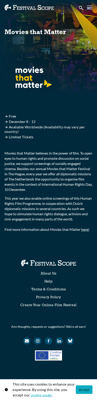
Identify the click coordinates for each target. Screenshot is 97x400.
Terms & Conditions (48, 289)
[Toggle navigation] (89, 7)
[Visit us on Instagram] (37, 341)
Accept (84, 389)
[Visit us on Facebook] (48, 341)
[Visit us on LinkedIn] (59, 341)
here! (85, 229)
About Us (48, 273)
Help (48, 281)
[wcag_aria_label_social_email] (26, 341)
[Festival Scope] (48, 263)
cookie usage (41, 395)
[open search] (81, 7)
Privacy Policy (48, 297)
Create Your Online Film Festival (48, 305)
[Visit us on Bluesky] (70, 341)
